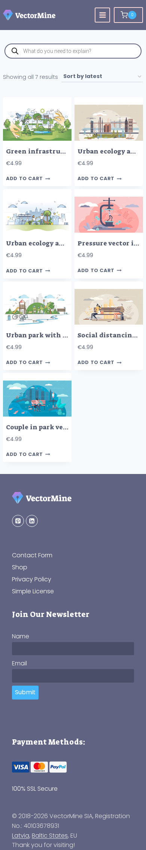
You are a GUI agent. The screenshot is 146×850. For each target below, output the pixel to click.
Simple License (33, 591)
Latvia (20, 835)
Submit (25, 692)
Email (19, 663)
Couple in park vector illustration (62, 427)
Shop (19, 567)
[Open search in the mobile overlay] (73, 51)
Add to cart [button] (24, 179)
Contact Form (32, 555)
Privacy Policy (31, 579)
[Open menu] (102, 15)
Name (20, 636)
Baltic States (50, 835)
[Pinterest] (18, 521)
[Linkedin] (32, 521)
